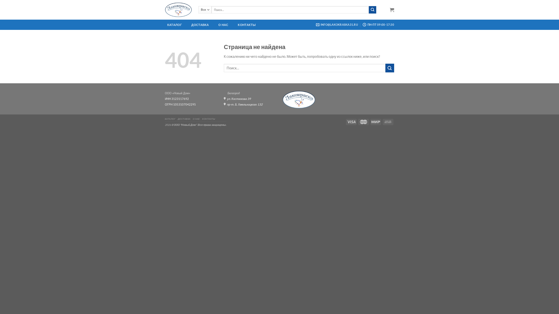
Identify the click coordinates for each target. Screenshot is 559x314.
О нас (223, 25)
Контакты (247, 25)
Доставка (200, 25)
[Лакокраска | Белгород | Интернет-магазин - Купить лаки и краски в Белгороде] (178, 10)
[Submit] (372, 10)
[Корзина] (392, 10)
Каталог (174, 25)
